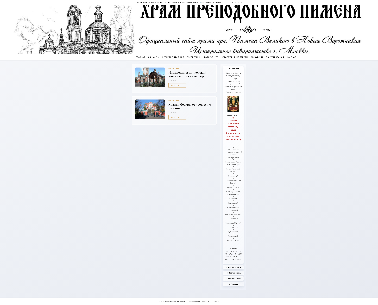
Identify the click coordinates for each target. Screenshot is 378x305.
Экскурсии (257, 57)
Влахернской (233, 236)
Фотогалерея (211, 57)
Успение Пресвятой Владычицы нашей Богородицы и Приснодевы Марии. (233, 130)
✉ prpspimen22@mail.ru (191, 2)
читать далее (177, 85)
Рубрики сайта (234, 278)
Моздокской (230, 214)
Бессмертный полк (173, 57)
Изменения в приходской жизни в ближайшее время (188, 74)
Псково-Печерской (233, 180)
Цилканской (233, 203)
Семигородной (233, 187)
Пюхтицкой (230, 192)
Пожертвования (275, 57)
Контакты (292, 57)
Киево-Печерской (233, 169)
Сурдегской (233, 227)
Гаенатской (233, 219)
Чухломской (230, 223)
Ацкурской (233, 199)
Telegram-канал (234, 273)
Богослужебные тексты (234, 57)
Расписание (194, 57)
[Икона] (233, 104)
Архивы (234, 284)
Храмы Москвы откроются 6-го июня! (190, 106)
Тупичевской (233, 232)
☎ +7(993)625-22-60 (174, 2)
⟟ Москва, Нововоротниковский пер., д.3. (151, 2)
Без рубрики (173, 69)
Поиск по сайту (234, 267)
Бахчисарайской (233, 240)
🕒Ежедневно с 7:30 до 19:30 (210, 2)
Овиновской (233, 176)
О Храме (152, 57)
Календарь (234, 68)
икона (237, 139)
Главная (140, 57)
